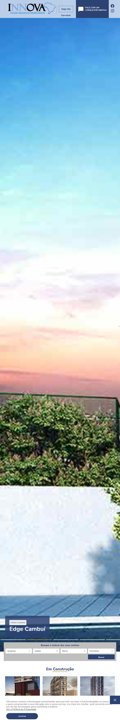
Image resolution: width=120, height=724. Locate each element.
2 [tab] (39, 639)
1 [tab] (13, 639)
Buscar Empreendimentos (101, 657)
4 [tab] (92, 639)
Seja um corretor (66, 9)
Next (119, 326)
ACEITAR (22, 716)
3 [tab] (66, 639)
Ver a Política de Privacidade (21, 709)
